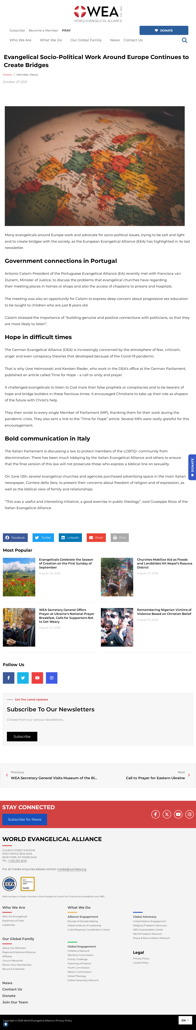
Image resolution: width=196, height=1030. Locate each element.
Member (22, 74)
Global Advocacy (144, 916)
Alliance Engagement (83, 916)
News (34, 74)
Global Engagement (82, 946)
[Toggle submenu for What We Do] (64, 40)
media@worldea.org (71, 869)
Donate (9, 996)
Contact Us (12, 989)
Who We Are (13, 907)
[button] (164, 30)
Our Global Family (18, 939)
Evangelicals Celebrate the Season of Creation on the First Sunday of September (66, 563)
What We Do (79, 907)
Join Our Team (15, 1002)
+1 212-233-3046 (17, 860)
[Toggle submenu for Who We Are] (34, 40)
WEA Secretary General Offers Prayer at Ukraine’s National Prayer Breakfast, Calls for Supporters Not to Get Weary (66, 616)
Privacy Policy (64, 1020)
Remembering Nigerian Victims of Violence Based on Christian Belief (164, 612)
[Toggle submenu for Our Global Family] (104, 40)
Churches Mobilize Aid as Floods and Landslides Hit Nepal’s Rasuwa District (164, 563)
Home (7, 74)
